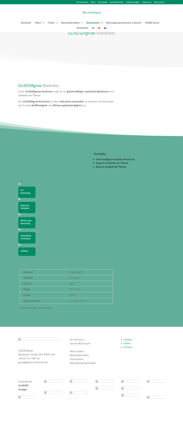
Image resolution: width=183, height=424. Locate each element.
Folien (51, 23)
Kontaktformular (117, 2)
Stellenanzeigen (133, 2)
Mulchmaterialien (70, 23)
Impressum (146, 2)
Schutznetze (93, 23)
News (93, 2)
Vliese (38, 23)
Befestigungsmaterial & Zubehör (124, 23)
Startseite (26, 23)
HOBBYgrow (152, 23)
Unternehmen (82, 2)
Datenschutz (159, 2)
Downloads (102, 2)
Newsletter (82, 28)
